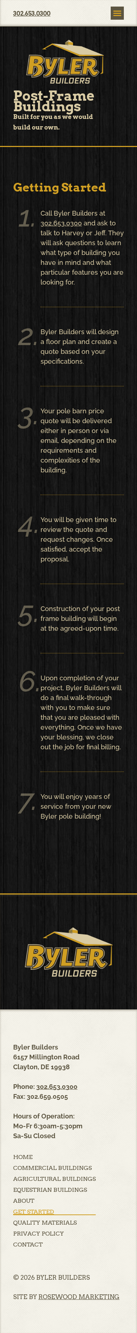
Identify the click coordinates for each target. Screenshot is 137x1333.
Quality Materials (45, 1223)
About (23, 1201)
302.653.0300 (61, 223)
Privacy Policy (38, 1233)
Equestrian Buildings (50, 1190)
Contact (28, 1244)
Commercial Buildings (52, 1168)
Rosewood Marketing (78, 1297)
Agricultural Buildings (54, 1179)
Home (23, 1157)
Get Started (33, 1212)
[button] (117, 13)
